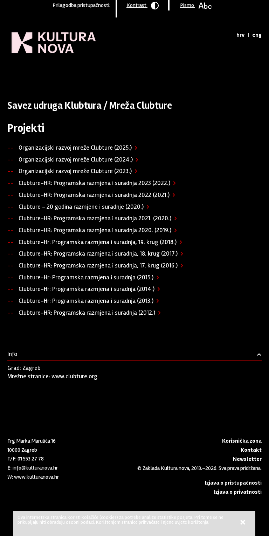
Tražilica (224, 35)
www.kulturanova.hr (36, 476)
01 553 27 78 (31, 458)
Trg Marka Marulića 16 (31, 440)
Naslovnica (19, 71)
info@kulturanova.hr (35, 467)
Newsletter (247, 459)
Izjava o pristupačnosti (233, 483)
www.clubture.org (74, 376)
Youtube (22, 490)
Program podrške (55, 71)
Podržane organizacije (103, 71)
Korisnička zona (242, 440)
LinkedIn (10, 490)
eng (257, 35)
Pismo (187, 5)
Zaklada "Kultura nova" (53, 37)
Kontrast (136, 5)
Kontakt (251, 449)
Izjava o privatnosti (238, 492)
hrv (240, 35)
